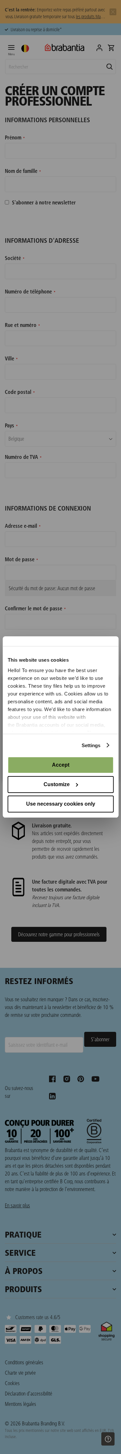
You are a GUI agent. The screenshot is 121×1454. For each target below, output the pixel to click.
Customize (57, 784)
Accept (60, 765)
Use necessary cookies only (60, 804)
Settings (91, 745)
